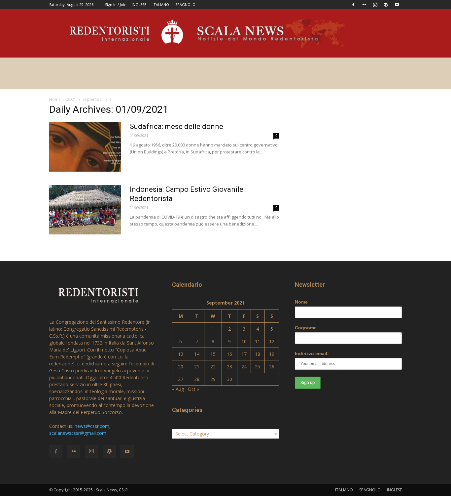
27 (180, 379)
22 (213, 366)
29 (213, 379)
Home (55, 99)
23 (229, 366)
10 (244, 341)
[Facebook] (353, 4)
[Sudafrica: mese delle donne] (85, 147)
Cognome (306, 327)
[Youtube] (397, 4)
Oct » (193, 389)
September (93, 99)
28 (196, 379)
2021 (71, 99)
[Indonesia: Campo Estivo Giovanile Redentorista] (85, 209)
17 (244, 354)
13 (180, 354)
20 (180, 366)
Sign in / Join (115, 4)
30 (229, 379)
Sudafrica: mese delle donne (176, 126)
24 (244, 366)
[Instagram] (375, 4)
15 (213, 354)
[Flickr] (364, 4)
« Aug (178, 389)
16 (229, 354)
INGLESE (139, 4)
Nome (301, 302)
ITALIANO (161, 4)
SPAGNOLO (185, 4)
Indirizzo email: (312, 353)
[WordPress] (386, 4)
